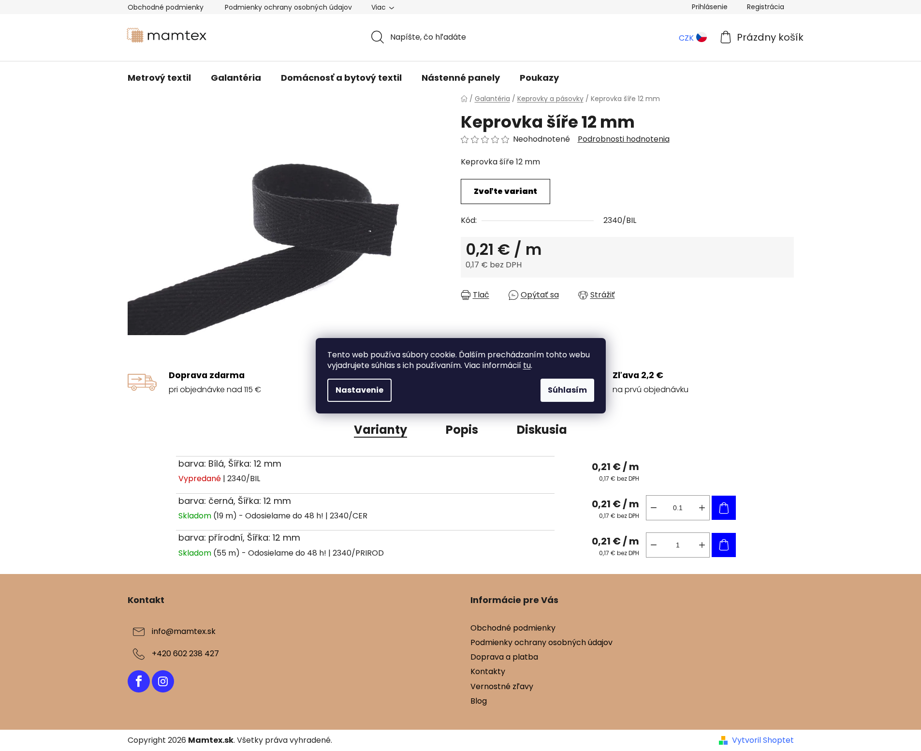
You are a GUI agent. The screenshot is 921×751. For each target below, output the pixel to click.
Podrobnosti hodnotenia (624, 139)
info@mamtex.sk (184, 631)
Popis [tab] (462, 430)
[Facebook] (139, 681)
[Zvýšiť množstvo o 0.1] (702, 508)
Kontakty (487, 671)
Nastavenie (359, 390)
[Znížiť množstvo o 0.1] (653, 508)
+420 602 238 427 (185, 653)
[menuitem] (159, 77)
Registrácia (765, 7)
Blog (478, 701)
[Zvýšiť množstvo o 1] (702, 545)
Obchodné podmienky (166, 7)
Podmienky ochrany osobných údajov (288, 7)
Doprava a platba (504, 657)
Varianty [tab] (380, 430)
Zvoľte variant (505, 191)
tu (527, 365)
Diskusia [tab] (542, 430)
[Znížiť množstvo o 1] (653, 545)
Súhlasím (567, 390)
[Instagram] (163, 681)
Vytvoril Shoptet (763, 740)
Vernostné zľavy (501, 686)
